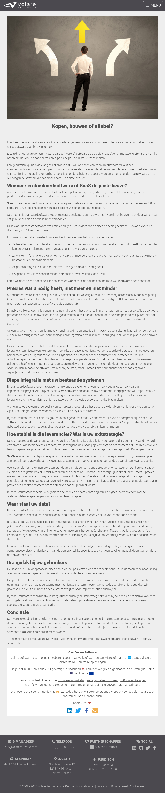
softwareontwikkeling (72, 680)
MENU (155, 5)
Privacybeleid (119, 786)
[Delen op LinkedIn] (69, 710)
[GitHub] (141, 748)
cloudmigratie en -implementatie (75, 684)
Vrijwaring (103, 786)
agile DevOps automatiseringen (119, 684)
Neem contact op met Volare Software (33, 638)
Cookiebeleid (138, 786)
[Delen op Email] (95, 710)
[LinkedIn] (134, 748)
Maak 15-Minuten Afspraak (20, 764)
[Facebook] (154, 748)
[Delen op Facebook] (86, 710)
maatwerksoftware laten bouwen (117, 638)
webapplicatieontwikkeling (103, 680)
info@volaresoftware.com (20, 747)
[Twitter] (148, 748)
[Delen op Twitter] (78, 710)
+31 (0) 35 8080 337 (62, 747)
